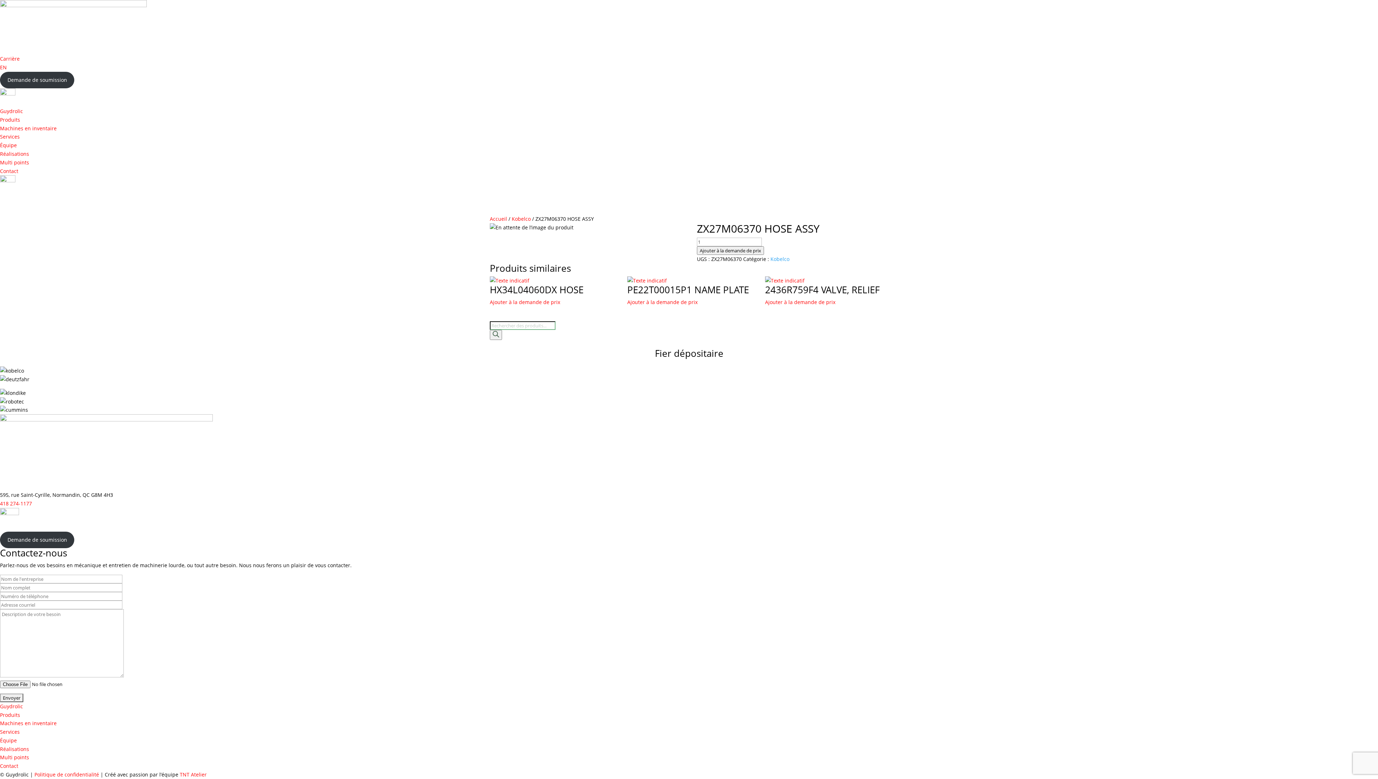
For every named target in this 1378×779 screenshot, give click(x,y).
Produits (10, 119)
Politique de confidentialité (66, 774)
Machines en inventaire (28, 128)
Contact (9, 171)
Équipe (8, 145)
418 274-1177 (16, 503)
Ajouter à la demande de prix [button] (525, 302)
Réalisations (14, 153)
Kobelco (521, 218)
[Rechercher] (496, 335)
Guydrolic (11, 111)
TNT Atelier (193, 774)
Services (10, 136)
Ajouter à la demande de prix (730, 250)
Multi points (14, 162)
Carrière (10, 58)
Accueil (498, 218)
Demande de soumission (37, 79)
